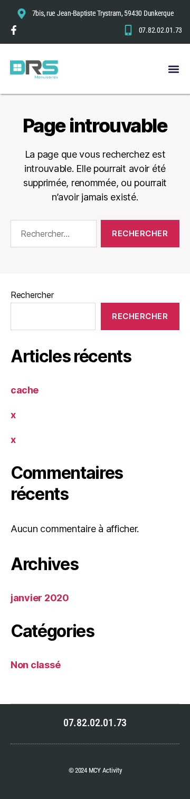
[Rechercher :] (51, 236)
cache (25, 390)
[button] (173, 69)
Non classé (35, 664)
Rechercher (32, 295)
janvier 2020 (40, 597)
